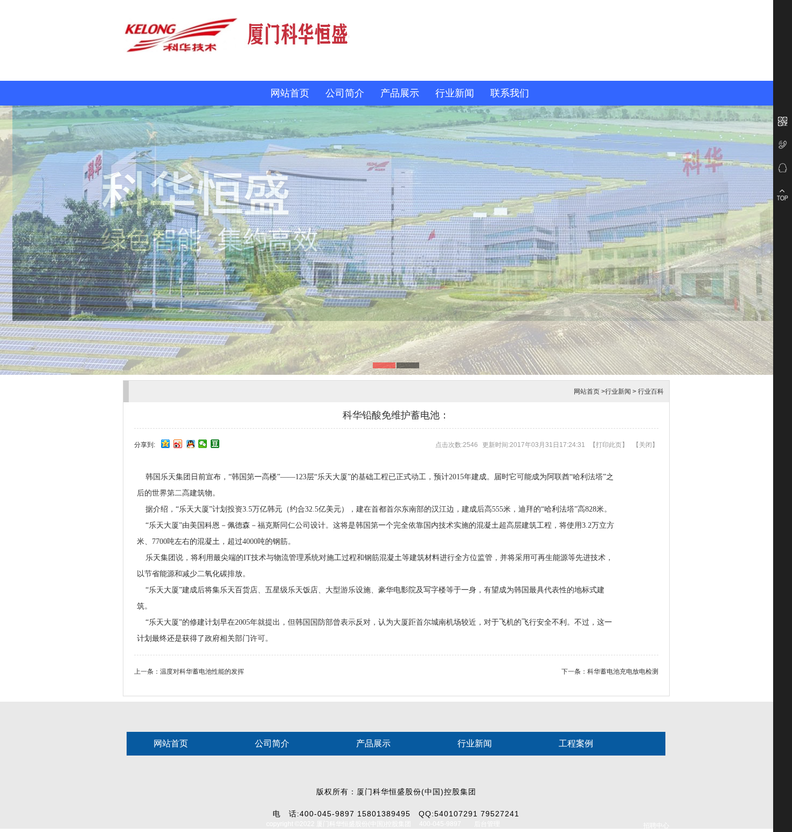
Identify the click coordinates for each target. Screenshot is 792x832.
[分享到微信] (202, 443)
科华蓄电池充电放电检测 (622, 671)
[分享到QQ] (190, 443)
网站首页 (289, 93)
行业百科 (651, 391)
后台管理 (487, 824)
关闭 (645, 445)
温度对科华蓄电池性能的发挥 (202, 671)
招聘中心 (656, 825)
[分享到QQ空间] (165, 443)
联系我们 (509, 93)
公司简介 (344, 93)
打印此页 (609, 445)
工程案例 (576, 743)
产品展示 (399, 93)
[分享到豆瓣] (215, 443)
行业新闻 (454, 93)
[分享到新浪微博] (178, 443)
